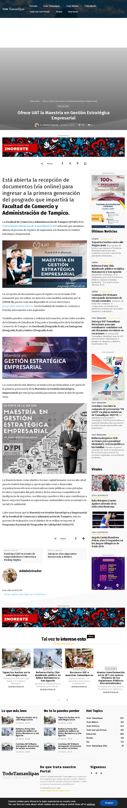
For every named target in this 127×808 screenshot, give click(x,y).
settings (91, 804)
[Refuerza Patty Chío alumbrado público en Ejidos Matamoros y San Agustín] (48, 658)
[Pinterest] (77, 163)
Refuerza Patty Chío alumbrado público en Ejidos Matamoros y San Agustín (108, 268)
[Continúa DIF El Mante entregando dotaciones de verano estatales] (7, 747)
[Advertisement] (63, 43)
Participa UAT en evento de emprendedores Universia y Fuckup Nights (20, 556)
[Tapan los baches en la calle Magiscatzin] (16, 658)
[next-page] (67, 700)
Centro (95, 262)
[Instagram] (96, 773)
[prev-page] (59, 700)
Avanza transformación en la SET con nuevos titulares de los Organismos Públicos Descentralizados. (111, 678)
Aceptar (109, 802)
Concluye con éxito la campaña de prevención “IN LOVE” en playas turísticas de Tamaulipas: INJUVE (108, 411)
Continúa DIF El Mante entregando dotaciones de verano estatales (107, 298)
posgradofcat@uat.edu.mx (17, 306)
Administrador (50, 125)
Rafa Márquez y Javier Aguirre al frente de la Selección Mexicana (104, 503)
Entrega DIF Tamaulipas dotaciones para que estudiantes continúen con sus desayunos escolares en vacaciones (108, 327)
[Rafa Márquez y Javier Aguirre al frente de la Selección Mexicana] (108, 483)
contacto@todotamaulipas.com (55, 790)
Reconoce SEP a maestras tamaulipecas (79, 674)
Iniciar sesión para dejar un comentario (25, 594)
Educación (35, 101)
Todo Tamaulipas (99, 318)
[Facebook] (62, 163)
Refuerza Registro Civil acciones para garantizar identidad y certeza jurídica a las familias (108, 443)
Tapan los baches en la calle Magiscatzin (16, 674)
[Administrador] (37, 125)
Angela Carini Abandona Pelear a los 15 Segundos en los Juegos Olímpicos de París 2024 (107, 542)
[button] (121, 9)
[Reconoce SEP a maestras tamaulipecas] (79, 658)
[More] (83, 538)
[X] (70, 163)
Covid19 (95, 239)
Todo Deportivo (100, 495)
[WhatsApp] (85, 163)
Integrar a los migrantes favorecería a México (62, 555)
